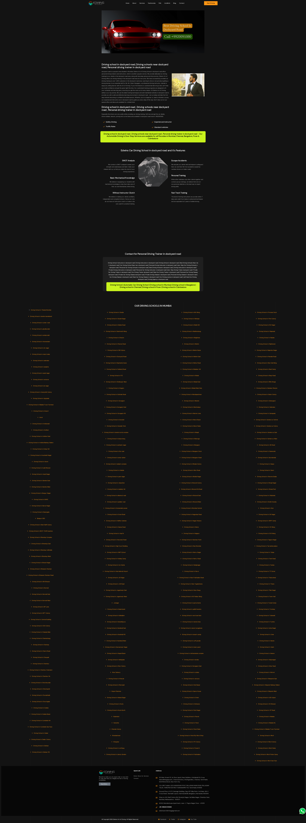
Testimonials (151, 3)
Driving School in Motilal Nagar (191, 476)
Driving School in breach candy (191, 634)
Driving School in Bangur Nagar (41, 493)
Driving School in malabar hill (116, 489)
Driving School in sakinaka (41, 360)
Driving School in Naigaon (191, 533)
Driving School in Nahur (191, 527)
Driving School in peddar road (116, 502)
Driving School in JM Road (116, 584)
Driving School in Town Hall (266, 596)
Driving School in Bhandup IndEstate (41, 550)
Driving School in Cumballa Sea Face (41, 727)
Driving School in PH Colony (191, 742)
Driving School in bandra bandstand (41, 316)
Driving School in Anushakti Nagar (41, 455)
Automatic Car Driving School (136, 285)
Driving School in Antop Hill (41, 449)
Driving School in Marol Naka (192, 426)
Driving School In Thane (266, 584)
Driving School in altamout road (116, 495)
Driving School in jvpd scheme (191, 603)
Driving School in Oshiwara (191, 704)
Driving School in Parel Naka (191, 729)
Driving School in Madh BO (191, 325)
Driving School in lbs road (116, 451)
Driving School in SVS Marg (266, 533)
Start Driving (211, 3)
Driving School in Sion (267, 508)
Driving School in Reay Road (267, 375)
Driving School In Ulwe (267, 634)
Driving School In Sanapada (266, 413)
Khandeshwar (116, 735)
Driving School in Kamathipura (116, 622)
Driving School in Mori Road (191, 470)
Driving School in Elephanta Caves (116, 363)
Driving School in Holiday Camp (116, 558)
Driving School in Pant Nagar (191, 710)
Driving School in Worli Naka (267, 748)
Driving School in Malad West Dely (191, 388)
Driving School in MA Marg (191, 312)
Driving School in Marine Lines (191, 413)
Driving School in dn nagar (41, 348)
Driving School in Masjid (191, 432)
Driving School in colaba (191, 672)
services (142, 3)
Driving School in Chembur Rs (41, 676)
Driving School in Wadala (266, 716)
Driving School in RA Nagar (267, 325)
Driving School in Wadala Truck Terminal (41, 405)
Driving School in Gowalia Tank (116, 426)
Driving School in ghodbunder (41, 329)
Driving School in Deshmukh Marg (116, 331)
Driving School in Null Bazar (191, 685)
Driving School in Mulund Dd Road (191, 489)
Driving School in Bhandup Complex (41, 537)
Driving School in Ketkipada (116, 659)
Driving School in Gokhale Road (116, 394)
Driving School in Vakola (266, 641)
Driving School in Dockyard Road (116, 356)
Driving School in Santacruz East (267, 432)
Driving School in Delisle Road (116, 325)
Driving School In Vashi (267, 647)
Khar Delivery (116, 672)
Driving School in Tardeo (266, 565)
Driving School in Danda (116, 312)
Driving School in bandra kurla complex (116, 432)
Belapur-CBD (41, 518)
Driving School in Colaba (40, 708)
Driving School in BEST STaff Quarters (41, 531)
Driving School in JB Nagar (116, 577)
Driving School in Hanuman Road (116, 540)
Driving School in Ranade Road (266, 356)
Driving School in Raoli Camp (267, 369)
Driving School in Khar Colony (116, 666)
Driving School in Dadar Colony (41, 739)
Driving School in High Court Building (116, 546)
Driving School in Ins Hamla (116, 565)
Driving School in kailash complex (116, 464)
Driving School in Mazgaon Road (192, 457)
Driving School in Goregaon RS (116, 413)
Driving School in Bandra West (41, 487)
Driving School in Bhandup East (41, 543)
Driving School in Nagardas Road (192, 514)
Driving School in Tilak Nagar (267, 590)
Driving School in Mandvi (191, 401)
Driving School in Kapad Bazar (116, 653)
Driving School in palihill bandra (191, 609)
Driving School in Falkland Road (116, 369)
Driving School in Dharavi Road (116, 344)
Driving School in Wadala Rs (266, 723)
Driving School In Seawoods (266, 451)
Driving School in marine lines (192, 622)
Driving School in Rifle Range (267, 382)
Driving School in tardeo (191, 659)
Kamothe (116, 723)
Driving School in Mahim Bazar (191, 350)
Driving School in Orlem (191, 697)
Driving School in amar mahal (116, 457)
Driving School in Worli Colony (267, 742)
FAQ (160, 3)
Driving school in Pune (151, 287)
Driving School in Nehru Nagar (191, 552)
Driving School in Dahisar (41, 746)
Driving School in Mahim (191, 344)
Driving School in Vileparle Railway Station (267, 685)
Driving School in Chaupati (41, 657)
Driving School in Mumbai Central (191, 508)
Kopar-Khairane (116, 691)
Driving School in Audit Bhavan (41, 468)
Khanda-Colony (116, 729)
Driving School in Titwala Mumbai (41, 310)
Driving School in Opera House (191, 691)
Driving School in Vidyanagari (267, 659)
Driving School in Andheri (41, 430)
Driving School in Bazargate (41, 512)
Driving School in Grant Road (116, 514)
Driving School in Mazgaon (191, 445)
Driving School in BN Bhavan (41, 581)
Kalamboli (116, 716)
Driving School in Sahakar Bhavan (266, 388)
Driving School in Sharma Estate (267, 476)
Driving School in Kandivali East (116, 628)
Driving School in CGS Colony (41, 626)
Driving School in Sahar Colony (266, 394)
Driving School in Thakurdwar (267, 577)
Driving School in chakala (116, 470)
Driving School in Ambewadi (40, 423)
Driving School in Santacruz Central (267, 420)
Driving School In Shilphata (267, 495)
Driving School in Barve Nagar (41, 506)
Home (127, 3)
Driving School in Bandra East (41, 480)
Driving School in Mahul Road (192, 363)
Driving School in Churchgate (41, 701)
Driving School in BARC (41, 499)
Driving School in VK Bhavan (267, 704)
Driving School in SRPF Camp (267, 521)
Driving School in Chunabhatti (41, 695)
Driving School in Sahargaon (267, 401)
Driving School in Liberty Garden (116, 754)
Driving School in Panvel (191, 716)
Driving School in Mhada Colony (191, 464)
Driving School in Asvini (41, 461)
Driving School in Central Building (41, 619)
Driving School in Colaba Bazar (40, 714)
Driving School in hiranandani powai (116, 508)
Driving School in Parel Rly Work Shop (191, 735)
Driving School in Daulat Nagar (116, 318)
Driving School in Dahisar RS (41, 752)
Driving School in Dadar (41, 733)
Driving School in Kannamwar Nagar (116, 647)
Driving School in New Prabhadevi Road (191, 577)
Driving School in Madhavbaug (191, 331)
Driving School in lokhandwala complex (192, 653)
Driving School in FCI (116, 375)
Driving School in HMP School (116, 552)
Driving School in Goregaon (116, 401)
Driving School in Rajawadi (267, 331)
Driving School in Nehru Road (191, 558)
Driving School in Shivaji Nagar (267, 483)
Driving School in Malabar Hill (192, 369)
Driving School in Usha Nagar (267, 628)
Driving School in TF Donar (267, 571)
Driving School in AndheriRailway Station (41, 442)
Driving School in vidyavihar (116, 483)
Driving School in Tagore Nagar (267, 540)
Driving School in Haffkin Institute (116, 521)
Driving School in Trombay (267, 609)
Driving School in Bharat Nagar (40, 562)
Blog (174, 3)
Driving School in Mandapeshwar (192, 394)
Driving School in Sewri (267, 470)
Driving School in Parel (192, 723)
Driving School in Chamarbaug (41, 638)
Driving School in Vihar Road (267, 666)
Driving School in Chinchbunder (41, 682)
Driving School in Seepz (267, 464)
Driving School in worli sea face (191, 615)
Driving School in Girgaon (116, 388)
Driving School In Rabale (266, 337)
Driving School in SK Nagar (267, 514)
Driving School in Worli (267, 735)
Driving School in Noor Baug (191, 590)
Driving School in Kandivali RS (116, 634)
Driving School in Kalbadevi (116, 615)
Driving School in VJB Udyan (267, 697)
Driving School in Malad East (191, 382)
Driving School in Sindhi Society (267, 502)
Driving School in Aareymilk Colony (41, 392)
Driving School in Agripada (41, 398)
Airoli (41, 417)
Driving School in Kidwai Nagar (116, 697)
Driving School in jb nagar (41, 386)
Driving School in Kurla (116, 704)
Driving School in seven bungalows (191, 628)
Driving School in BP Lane (41, 607)
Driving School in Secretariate (267, 457)
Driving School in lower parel (191, 647)
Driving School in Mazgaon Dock (192, 451)
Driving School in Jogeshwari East (116, 590)
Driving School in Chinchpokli (41, 689)
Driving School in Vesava (266, 653)
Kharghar (116, 742)
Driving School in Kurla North (116, 710)
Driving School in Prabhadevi (191, 754)
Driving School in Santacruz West (267, 438)
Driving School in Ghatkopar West (116, 382)
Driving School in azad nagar (41, 373)
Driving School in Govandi (116, 420)
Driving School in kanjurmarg (116, 438)
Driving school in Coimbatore (174, 287)
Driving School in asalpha (41, 367)
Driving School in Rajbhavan (266, 344)
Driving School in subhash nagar (116, 445)
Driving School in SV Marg (267, 527)
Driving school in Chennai (130, 287)
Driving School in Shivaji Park (267, 489)
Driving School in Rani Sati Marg (267, 363)
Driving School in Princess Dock (267, 312)
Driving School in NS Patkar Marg (191, 596)
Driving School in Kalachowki (116, 609)
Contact (181, 3)
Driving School (116, 285)
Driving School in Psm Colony (267, 318)
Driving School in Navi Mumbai (191, 546)
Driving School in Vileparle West (267, 691)
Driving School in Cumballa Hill (41, 720)
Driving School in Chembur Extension (41, 670)
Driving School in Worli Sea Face (267, 761)
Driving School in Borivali (41, 588)
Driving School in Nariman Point (191, 540)
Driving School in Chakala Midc (41, 632)
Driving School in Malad (191, 375)
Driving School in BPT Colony (41, 613)
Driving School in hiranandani (41, 341)
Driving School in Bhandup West (41, 556)
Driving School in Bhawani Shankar (41, 569)
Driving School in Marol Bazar (191, 420)
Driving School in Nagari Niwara (191, 521)
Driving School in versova (41, 379)
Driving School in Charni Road (41, 651)
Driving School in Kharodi (116, 678)
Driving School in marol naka (41, 354)
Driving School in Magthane (191, 337)
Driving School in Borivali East (41, 594)
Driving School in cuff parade (191, 641)
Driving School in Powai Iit (192, 748)
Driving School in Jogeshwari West (116, 596)
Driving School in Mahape (191, 318)
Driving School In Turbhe (267, 622)
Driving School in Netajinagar (191, 565)
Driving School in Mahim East (191, 356)
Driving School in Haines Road (116, 527)
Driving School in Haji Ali (116, 533)
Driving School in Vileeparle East (267, 678)
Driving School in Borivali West (41, 600)
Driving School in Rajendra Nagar (267, 350)
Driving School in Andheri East (41, 436)
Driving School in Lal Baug (116, 748)
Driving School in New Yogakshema (191, 584)
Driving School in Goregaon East (116, 407)
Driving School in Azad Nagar (41, 474)
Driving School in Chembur (41, 663)
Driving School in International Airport (116, 571)
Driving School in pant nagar (116, 476)
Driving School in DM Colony (116, 350)
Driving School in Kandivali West (116, 641)
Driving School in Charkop (41, 644)
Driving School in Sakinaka (267, 407)
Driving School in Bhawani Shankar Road (40, 575)
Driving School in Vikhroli (267, 672)
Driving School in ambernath (41, 335)
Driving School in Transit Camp (266, 603)
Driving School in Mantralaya (191, 407)
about (134, 3)
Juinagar (116, 603)
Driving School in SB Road (267, 445)
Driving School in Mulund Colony (192, 483)
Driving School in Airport (41, 411)
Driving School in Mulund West (191, 502)
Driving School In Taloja (267, 552)
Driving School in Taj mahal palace (266, 546)
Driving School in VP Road (267, 710)
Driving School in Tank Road (267, 558)
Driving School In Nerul (191, 571)
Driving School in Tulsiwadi (267, 615)
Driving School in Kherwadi (116, 685)
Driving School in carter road (41, 322)
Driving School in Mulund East (191, 495)
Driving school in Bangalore (183, 285)
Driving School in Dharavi (116, 337)
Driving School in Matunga (192, 438)
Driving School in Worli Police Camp (267, 754)
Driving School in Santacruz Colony (267, 426)
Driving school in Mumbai (160, 285)
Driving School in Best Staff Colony (41, 525)
